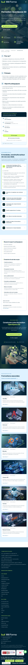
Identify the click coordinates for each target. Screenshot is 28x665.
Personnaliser (6, 663)
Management (3, 588)
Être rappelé (7, 29)
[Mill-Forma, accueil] (9, 2)
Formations (7, 50)
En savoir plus (6, 308)
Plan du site (3, 623)
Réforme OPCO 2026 (5, 606)
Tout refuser (19, 661)
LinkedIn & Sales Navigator (6, 557)
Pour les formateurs (5, 605)
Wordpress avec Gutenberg (6, 560)
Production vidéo (4, 594)
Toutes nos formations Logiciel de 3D (8, 378)
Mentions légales (4, 617)
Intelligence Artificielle (5, 583)
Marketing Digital (4, 590)
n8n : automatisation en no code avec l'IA (9, 553)
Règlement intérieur (5, 621)
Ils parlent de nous (4, 603)
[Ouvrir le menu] (26, 2)
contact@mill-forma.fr (7, 641)
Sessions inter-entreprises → (7, 570)
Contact (2, 610)
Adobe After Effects (5, 567)
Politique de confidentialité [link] (19, 663)
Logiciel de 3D (13, 50)
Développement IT (4, 577)
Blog (2, 608)
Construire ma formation (10, 26)
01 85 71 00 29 (5, 639)
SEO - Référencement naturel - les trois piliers (10, 559)
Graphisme (3, 581)
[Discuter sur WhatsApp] (25, 651)
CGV (2, 619)
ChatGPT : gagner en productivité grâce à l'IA (9, 555)
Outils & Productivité (5, 592)
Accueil (2, 50)
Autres (2, 576)
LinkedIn (4, 643)
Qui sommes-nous (4, 601)
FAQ (2, 612)
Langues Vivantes (4, 585)
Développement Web (5, 579)
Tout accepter (10, 661)
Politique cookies (4, 627)
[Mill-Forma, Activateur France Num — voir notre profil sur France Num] (20, 652)
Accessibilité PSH (4, 625)
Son (2, 596)
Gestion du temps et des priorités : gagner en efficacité (11, 562)
